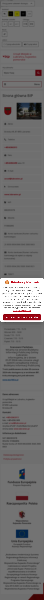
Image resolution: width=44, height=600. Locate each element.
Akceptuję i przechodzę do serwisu (22, 317)
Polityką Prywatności (22, 310)
